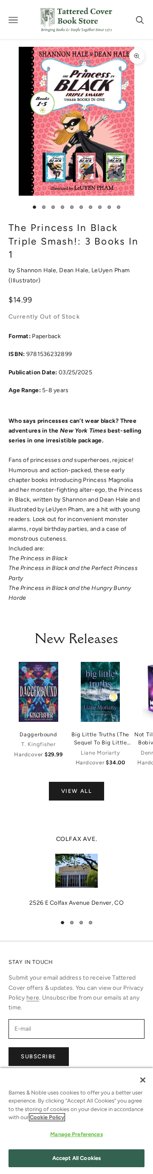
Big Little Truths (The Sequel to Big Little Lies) (100, 739)
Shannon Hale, (38, 270)
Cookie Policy (47, 1117)
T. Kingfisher (38, 744)
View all (76, 791)
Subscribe (39, 1056)
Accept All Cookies (76, 1158)
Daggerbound (38, 734)
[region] (76, 871)
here (32, 997)
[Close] (142, 1080)
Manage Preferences (76, 1134)
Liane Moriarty (100, 752)
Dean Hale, (75, 270)
